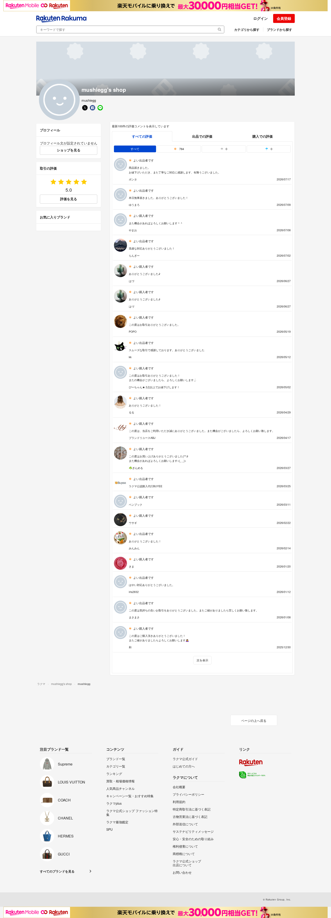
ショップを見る (68, 150)
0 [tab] (226, 149)
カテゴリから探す (246, 29)
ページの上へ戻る (253, 720)
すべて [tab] (135, 149)
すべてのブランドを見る (57, 871)
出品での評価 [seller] (202, 136)
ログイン (260, 18)
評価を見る (68, 198)
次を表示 (202, 660)
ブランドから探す (279, 29)
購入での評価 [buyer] (262, 136)
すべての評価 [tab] (142, 136)
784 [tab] (181, 149)
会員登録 (284, 18)
